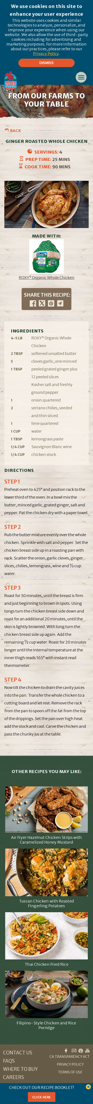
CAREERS (13, 1077)
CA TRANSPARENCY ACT (70, 1056)
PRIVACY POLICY (70, 1064)
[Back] (7, 130)
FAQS (9, 1061)
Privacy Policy (46, 53)
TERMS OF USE (70, 1072)
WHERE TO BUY (20, 1069)
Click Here (41, 1097)
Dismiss (46, 63)
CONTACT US (17, 1053)
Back (15, 130)
